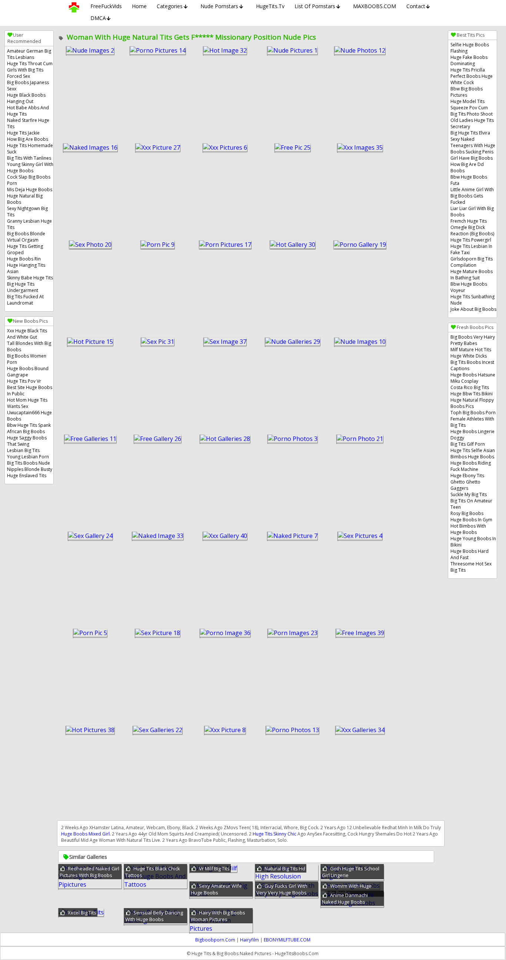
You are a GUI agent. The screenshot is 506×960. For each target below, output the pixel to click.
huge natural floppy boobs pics (472, 403)
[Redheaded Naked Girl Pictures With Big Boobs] (90, 884)
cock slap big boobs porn (28, 180)
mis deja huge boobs (29, 189)
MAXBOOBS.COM (374, 6)
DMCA (98, 17)
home (139, 6)
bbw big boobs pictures (466, 92)
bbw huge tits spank (29, 425)
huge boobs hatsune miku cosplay (472, 378)
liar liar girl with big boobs (472, 211)
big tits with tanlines (29, 158)
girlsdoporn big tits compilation (471, 262)
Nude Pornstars (219, 6)
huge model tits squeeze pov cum (469, 104)
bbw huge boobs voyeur (468, 287)
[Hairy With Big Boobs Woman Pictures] (221, 928)
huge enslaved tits (26, 475)
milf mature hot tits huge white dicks (470, 352)
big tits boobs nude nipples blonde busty (29, 466)
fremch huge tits (468, 221)
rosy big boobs (466, 513)
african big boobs (26, 431)
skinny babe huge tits (30, 278)
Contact (415, 6)
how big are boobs (27, 139)
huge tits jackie (23, 133)
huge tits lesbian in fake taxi (471, 249)
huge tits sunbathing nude (472, 299)
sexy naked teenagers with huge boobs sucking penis (472, 145)
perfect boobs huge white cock (471, 79)
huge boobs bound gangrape (28, 371)
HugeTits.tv (270, 6)
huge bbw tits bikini (471, 394)
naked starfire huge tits (28, 123)
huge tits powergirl (470, 240)
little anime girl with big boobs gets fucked (472, 195)
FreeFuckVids (106, 6)
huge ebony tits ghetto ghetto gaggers (467, 481)
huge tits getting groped (25, 249)
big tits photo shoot (471, 114)
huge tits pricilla (467, 70)
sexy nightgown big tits (27, 211)
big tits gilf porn (467, 444)
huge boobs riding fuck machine (470, 466)
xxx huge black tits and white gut (27, 334)
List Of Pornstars (314, 6)
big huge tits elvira (470, 133)
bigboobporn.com (215, 940)
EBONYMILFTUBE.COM (287, 940)
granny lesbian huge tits (29, 224)
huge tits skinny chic (274, 834)
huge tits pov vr (24, 381)
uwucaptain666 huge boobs (29, 415)
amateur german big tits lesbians (29, 54)
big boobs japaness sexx (28, 85)
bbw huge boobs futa (468, 180)
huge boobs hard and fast (469, 554)
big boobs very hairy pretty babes (472, 340)
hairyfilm (249, 940)
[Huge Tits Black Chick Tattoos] (155, 884)
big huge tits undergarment (22, 287)
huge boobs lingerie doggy (472, 434)
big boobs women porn (26, 359)
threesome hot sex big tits (471, 567)
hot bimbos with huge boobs (468, 529)
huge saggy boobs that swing (27, 441)
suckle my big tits (468, 494)
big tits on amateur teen (471, 504)
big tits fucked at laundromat (25, 299)
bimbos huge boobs (472, 457)
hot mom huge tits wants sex (27, 403)
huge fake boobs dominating (468, 60)
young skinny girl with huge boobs (30, 167)
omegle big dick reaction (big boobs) (472, 230)
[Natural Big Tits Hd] (286, 876)
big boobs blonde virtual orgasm (26, 236)
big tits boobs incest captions (472, 365)
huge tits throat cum (30, 63)
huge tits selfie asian (472, 450)
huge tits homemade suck (30, 148)
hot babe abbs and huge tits (28, 110)
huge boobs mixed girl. (86, 834)
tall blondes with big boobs (29, 346)
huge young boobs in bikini (473, 541)
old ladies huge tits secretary (472, 123)
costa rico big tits (469, 387)
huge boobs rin (24, 259)
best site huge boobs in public (29, 390)
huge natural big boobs (25, 199)
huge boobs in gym (471, 519)
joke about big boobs (473, 309)
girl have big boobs (471, 158)
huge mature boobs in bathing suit (471, 274)
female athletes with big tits (472, 422)
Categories (170, 6)
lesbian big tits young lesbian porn (28, 453)
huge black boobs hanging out (26, 98)
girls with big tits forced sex (25, 73)
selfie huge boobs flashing (469, 47)
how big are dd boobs (467, 167)
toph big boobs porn (473, 412)
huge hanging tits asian (26, 268)
